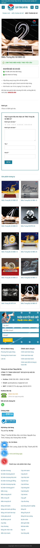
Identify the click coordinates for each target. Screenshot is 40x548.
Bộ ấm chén (24, 519)
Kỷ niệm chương (6, 470)
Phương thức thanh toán (8, 355)
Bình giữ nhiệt (25, 523)
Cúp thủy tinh (25, 477)
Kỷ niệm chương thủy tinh (8, 477)
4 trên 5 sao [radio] (20, 124)
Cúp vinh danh (25, 470)
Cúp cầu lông (25, 501)
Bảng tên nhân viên (7, 530)
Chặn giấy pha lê (6, 516)
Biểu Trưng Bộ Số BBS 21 (10, 278)
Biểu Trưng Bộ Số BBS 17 (29, 278)
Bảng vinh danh (5, 506)
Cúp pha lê (24, 474)
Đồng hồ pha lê (25, 512)
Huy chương (4, 526)
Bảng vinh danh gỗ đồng (8, 509)
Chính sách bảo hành (27, 359)
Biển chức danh (5, 533)
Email (7, 152)
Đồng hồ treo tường (27, 516)
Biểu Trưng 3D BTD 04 (9, 303)
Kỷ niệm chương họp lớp (8, 484)
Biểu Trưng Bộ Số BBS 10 (29, 200)
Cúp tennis (24, 494)
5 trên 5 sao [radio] (28, 124)
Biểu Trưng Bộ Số (18, 13)
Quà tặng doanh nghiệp (28, 506)
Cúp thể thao (25, 484)
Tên (6, 144)
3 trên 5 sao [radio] (13, 124)
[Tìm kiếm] (32, 7)
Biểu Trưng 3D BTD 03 (28, 226)
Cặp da (23, 530)
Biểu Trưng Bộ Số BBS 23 (10, 200)
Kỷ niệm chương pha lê (8, 474)
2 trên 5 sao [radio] (8, 124)
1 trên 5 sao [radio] (5, 124)
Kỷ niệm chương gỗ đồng (8, 481)
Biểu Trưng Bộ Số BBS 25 (29, 252)
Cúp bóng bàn (25, 487)
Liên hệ (3, 359)
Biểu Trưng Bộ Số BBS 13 (10, 252)
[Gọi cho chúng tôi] (2, 404)
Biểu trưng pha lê (6, 494)
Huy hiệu (3, 523)
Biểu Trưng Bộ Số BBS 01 (10, 226)
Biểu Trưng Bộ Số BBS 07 (29, 303)
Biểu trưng (4, 491)
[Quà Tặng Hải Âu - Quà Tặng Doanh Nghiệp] (17, 7)
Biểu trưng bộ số (6, 501)
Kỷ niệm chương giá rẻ (7, 487)
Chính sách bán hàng (27, 352)
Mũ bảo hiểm (25, 526)
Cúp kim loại (24, 481)
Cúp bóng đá (25, 491)
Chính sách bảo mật (27, 355)
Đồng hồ (23, 509)
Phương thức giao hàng (8, 352)
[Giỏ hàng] (36, 7)
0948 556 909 (12, 92)
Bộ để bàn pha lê (6, 519)
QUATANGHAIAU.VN (25, 546)
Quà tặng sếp (25, 533)
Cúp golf (23, 498)
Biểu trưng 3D (5, 498)
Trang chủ (6, 13)
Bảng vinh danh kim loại (8, 512)
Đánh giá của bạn (10, 122)
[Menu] (3, 7)
